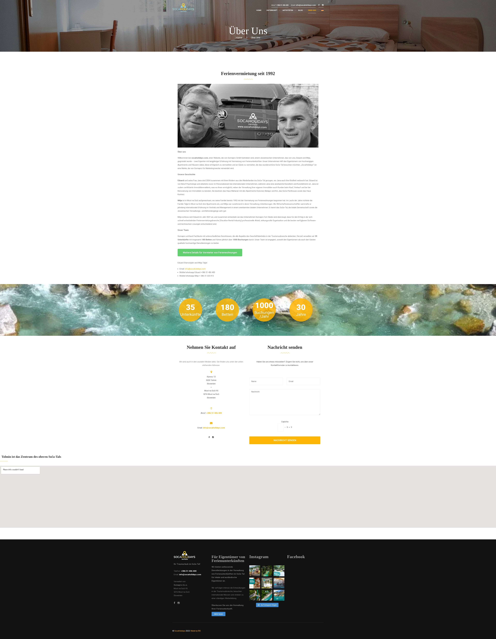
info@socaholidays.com (195, 269)
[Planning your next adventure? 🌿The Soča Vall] (266, 570)
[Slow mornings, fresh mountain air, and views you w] (279, 583)
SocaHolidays (179, 631)
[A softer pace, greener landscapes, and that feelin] (266, 595)
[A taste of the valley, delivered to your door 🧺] (254, 583)
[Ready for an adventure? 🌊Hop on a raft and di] (279, 570)
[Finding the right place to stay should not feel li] (279, 595)
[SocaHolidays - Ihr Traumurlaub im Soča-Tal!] (183, 8)
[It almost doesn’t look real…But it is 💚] (254, 595)
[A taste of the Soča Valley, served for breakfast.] (254, 570)
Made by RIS (196, 631)
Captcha (284, 422)
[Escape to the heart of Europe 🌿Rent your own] (266, 583)
